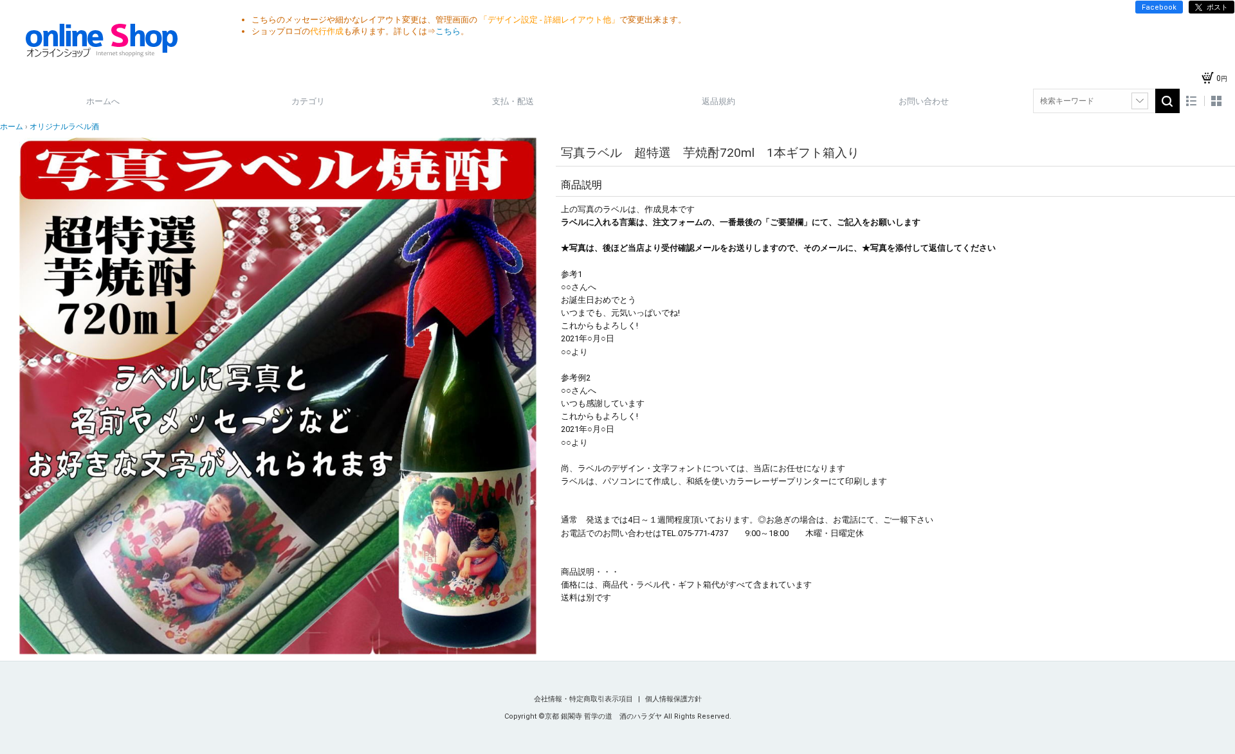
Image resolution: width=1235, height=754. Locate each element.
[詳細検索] (1139, 101)
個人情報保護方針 (673, 699)
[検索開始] (1167, 101)
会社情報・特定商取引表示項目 (584, 699)
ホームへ (103, 101)
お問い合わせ (924, 101)
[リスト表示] (1191, 101)
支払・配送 (513, 101)
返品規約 (718, 101)
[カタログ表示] (1216, 101)
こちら (448, 31)
